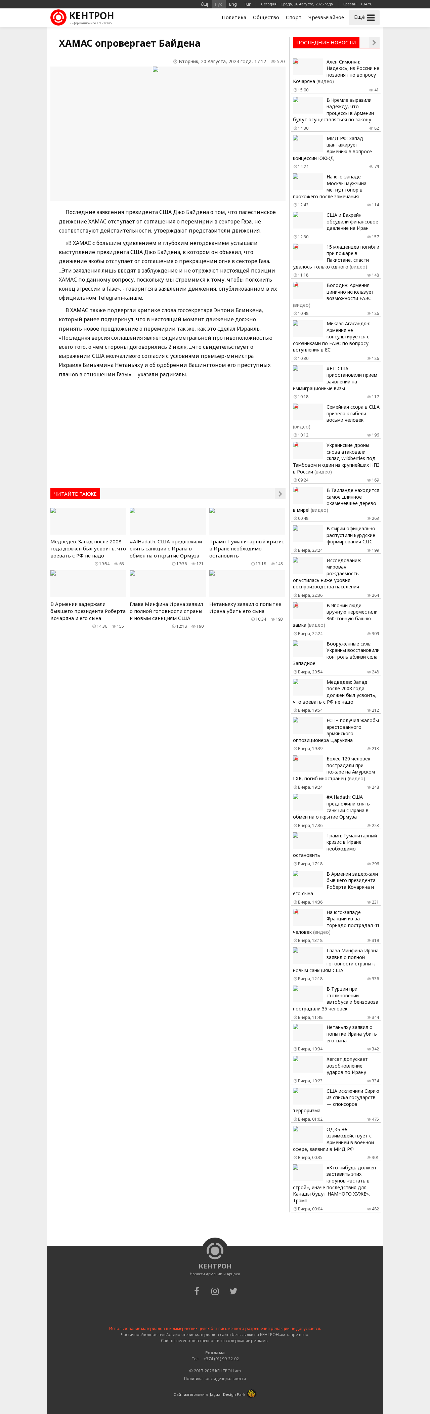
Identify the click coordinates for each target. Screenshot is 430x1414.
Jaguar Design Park (227, 1394)
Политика (234, 17)
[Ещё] (280, 493)
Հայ (204, 4)
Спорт (294, 17)
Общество (266, 17)
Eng (233, 4)
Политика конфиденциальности (215, 1378)
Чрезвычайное (326, 17)
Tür (247, 4)
